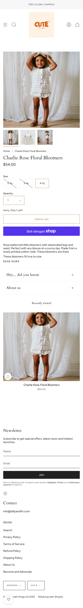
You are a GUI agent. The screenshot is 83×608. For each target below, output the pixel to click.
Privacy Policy (11, 537)
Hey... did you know (22, 274)
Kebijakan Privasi (55, 482)
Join (41, 475)
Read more (11, 261)
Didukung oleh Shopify (50, 596)
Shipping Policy (12, 558)
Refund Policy (12, 551)
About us (13, 287)
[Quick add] (7, 376)
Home (6, 151)
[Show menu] (5, 25)
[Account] (68, 25)
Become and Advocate (17, 571)
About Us (9, 564)
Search (7, 530)
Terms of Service (14, 544)
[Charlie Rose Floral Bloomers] (10, 137)
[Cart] (77, 25)
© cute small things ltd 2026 (19, 596)
